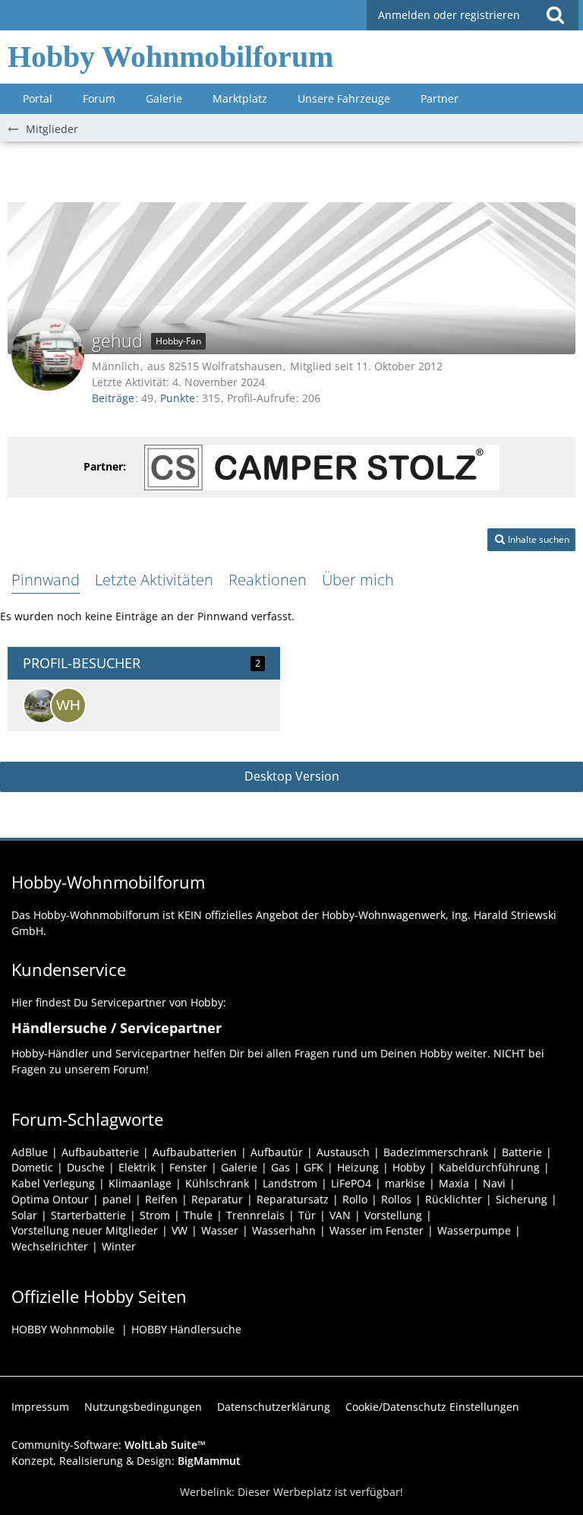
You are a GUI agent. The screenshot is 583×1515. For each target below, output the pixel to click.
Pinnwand (45, 579)
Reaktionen (267, 579)
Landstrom (290, 1183)
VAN (340, 1215)
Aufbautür (277, 1152)
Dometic (32, 1167)
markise (405, 1183)
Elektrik (137, 1167)
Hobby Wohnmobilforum (170, 57)
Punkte (177, 398)
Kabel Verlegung (53, 1183)
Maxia (454, 1183)
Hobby (408, 1167)
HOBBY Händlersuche (186, 1329)
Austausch (343, 1152)
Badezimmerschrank (435, 1152)
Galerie (239, 1167)
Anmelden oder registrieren (449, 15)
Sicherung (521, 1199)
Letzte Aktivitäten (154, 579)
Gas (280, 1167)
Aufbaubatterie (100, 1152)
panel (116, 1199)
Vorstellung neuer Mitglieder (84, 1230)
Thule (198, 1215)
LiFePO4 (351, 1183)
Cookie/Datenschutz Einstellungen (432, 1406)
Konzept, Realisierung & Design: (126, 1460)
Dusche (86, 1167)
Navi (494, 1183)
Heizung (358, 1167)
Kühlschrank (217, 1183)
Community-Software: (108, 1444)
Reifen (161, 1199)
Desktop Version (291, 776)
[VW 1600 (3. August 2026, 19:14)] (41, 705)
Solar (24, 1215)
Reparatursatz (293, 1199)
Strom (155, 1215)
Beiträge (113, 398)
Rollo (354, 1199)
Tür (307, 1215)
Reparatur (217, 1199)
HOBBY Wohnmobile (63, 1329)
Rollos (396, 1199)
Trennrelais (255, 1215)
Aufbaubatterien (195, 1152)
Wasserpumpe (474, 1230)
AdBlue (29, 1152)
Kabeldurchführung (489, 1167)
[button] (554, 15)
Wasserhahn (284, 1230)
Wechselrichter (49, 1246)
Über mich (358, 579)
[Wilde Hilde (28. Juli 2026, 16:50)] (68, 705)
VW (180, 1230)
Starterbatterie (88, 1215)
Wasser (219, 1230)
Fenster (188, 1167)
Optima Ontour (50, 1199)
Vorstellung (393, 1215)
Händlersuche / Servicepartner (116, 1028)
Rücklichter (453, 1199)
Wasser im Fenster (376, 1230)
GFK (313, 1167)
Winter (119, 1246)
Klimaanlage (140, 1183)
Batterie (522, 1152)
